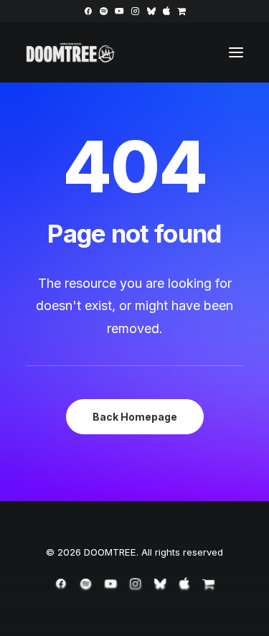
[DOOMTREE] (70, 52)
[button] (88, 11)
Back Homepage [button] (135, 417)
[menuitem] (88, 11)
